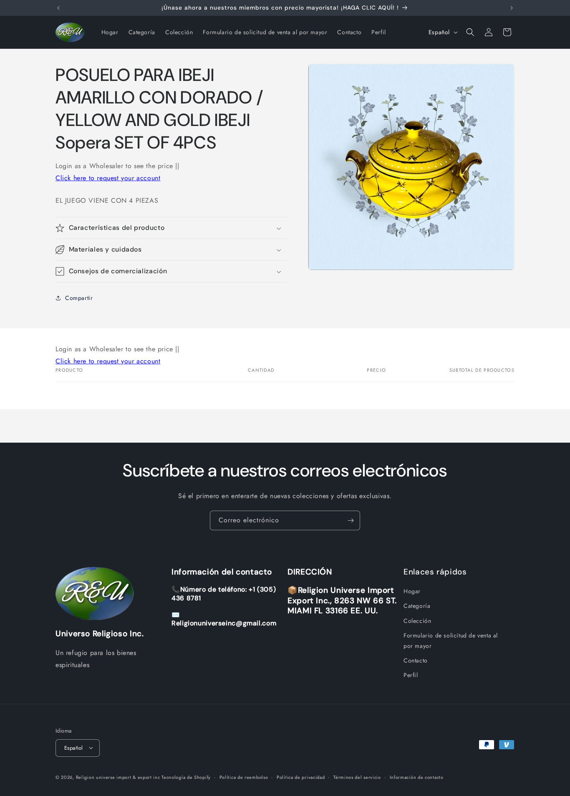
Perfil (411, 675)
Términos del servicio (357, 776)
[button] (470, 32)
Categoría (417, 606)
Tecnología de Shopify (186, 776)
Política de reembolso (243, 776)
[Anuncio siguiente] (511, 8)
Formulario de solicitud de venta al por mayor (451, 640)
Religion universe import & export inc (119, 776)
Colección (417, 621)
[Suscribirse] (350, 520)
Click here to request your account (107, 178)
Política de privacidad (301, 776)
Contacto (416, 660)
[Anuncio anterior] (58, 8)
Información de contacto (417, 776)
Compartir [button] (79, 298)
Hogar (412, 591)
